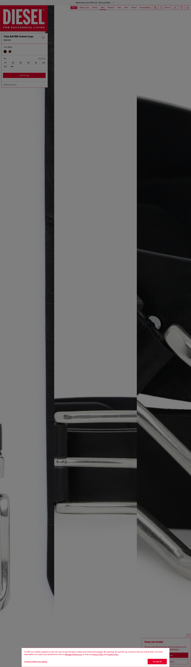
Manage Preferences (73, 654)
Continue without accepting (35, 662)
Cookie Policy (112, 654)
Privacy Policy (97, 654)
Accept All (157, 662)
